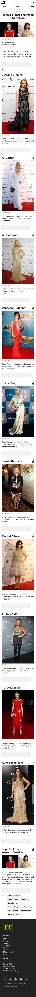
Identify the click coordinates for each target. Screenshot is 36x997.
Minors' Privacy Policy (11, 971)
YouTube (6, 945)
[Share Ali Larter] (33, 158)
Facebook (6, 939)
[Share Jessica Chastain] (33, 75)
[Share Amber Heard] (33, 235)
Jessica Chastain (14, 914)
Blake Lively (12, 903)
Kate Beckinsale (14, 896)
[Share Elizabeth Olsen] (33, 461)
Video (17, 6)
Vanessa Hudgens (14, 907)
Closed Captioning (9, 966)
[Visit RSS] (26, 979)
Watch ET (31, 6)
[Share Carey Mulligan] (33, 688)
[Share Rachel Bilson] (33, 536)
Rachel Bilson (13, 911)
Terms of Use (8, 962)
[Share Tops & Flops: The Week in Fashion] (33, 45)
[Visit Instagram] (16, 979)
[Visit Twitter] (10, 979)
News (18, 11)
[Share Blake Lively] (33, 614)
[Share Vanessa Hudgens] (33, 308)
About (5, 950)
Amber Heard (26, 911)
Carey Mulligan (13, 899)
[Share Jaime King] (33, 383)
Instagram (6, 941)
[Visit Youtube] (21, 979)
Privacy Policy (8, 964)
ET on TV (6, 948)
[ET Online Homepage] (4, 2)
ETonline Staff (8, 952)
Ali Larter (25, 899)
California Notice (9, 968)
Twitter (5, 943)
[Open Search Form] (33, 2)
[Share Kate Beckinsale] (33, 763)
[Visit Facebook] (5, 979)
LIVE (4, 6)
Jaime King (28, 907)
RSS (4, 954)
